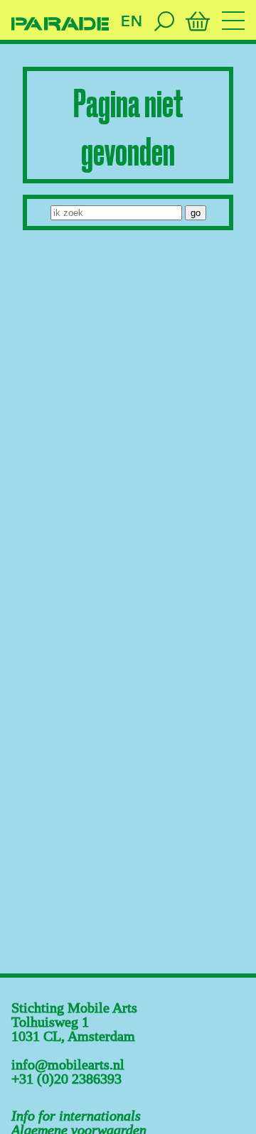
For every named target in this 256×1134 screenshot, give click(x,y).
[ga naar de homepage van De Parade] (60, 24)
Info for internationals (76, 1115)
